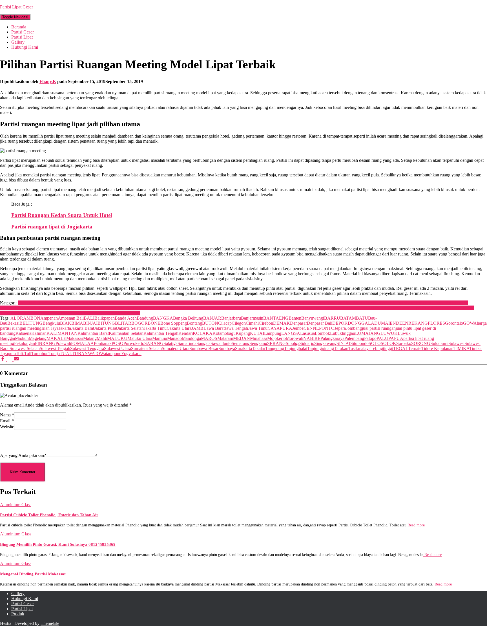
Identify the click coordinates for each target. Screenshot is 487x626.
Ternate (414, 348)
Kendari (185, 333)
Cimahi (252, 323)
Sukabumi (439, 343)
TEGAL (400, 348)
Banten (295, 318)
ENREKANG (415, 323)
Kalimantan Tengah (160, 333)
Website (7, 426)
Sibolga (292, 343)
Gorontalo (454, 323)
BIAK (65, 323)
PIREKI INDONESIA (26, 313)
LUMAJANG (367, 333)
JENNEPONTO (320, 328)
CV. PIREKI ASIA (35, 302)
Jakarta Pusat (105, 328)
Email (7, 420)
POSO (117, 343)
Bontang (194, 323)
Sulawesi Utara (117, 348)
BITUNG (106, 323)
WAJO (94, 353)
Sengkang (258, 343)
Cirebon (266, 323)
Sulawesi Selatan (25, 348)
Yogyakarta (131, 353)
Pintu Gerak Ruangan (217, 308)
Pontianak (103, 343)
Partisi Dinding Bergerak (255, 302)
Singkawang (325, 343)
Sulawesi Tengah (55, 348)
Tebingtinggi (382, 348)
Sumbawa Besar (203, 348)
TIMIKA (461, 348)
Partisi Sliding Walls (148, 308)
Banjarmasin (252, 318)
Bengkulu (51, 323)
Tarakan (341, 348)
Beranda (18, 26)
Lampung (272, 333)
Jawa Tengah (236, 328)
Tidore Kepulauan (437, 348)
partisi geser (409, 302)
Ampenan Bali (71, 318)
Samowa (96, 313)
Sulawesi (456, 343)
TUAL (66, 353)
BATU (362, 318)
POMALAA (82, 343)
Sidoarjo (306, 343)
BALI (89, 318)
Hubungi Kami (24, 47)
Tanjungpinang (320, 348)
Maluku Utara (139, 338)
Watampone (110, 353)
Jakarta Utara (179, 328)
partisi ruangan (57, 308)
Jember (298, 328)
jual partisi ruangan (379, 328)
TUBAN (80, 353)
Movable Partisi (169, 302)
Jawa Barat (215, 328)
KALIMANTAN (62, 333)
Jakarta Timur (156, 328)
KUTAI (257, 333)
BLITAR (123, 323)
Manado (174, 338)
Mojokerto (276, 338)
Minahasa (258, 338)
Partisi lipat (430, 302)
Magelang (38, 338)
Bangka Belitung (188, 318)
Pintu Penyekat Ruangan (335, 308)
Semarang (240, 343)
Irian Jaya (50, 328)
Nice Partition (220, 302)
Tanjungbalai (295, 348)
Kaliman (39, 333)
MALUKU (117, 338)
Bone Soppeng (173, 323)
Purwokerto (133, 343)
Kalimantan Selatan (126, 333)
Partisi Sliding (117, 308)
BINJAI (90, 323)
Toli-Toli (23, 353)
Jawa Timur (258, 328)
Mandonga (191, 338)
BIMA (77, 323)
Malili (102, 338)
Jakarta (65, 328)
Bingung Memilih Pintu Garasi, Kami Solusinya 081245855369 (58, 544)
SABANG (153, 343)
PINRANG (45, 343)
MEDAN (241, 338)
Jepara (340, 328)
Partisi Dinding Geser (296, 302)
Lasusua (307, 333)
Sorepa (134, 313)
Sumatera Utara (175, 348)
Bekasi (13, 323)
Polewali (63, 343)
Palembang (354, 338)
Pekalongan (24, 343)
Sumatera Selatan (146, 348)
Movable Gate (142, 302)
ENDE (396, 323)
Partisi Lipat (22, 37)
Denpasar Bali (319, 323)
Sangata (203, 343)
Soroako (403, 343)
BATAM (348, 318)
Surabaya (226, 348)
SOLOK (388, 343)
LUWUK (389, 333)
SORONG (420, 343)
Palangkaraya (332, 338)
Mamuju (159, 338)
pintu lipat (266, 308)
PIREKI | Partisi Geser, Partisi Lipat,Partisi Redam (402, 308)
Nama (7, 414)
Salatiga (170, 343)
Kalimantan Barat (93, 333)
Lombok (322, 333)
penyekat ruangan (182, 308)
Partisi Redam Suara (26, 308)
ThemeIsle (50, 623)
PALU (382, 338)
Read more (415, 525)
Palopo (370, 338)
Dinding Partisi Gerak (71, 302)
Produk (17, 613)
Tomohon (39, 353)
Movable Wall (195, 302)
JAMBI (198, 328)
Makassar (74, 338)
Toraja (54, 353)
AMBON (31, 318)
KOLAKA (202, 333)
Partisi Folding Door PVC (376, 302)
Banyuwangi (312, 318)
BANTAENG (276, 318)
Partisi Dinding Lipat (334, 302)
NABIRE (311, 338)
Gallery (18, 42)
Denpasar (298, 323)
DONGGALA (361, 323)
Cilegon (239, 323)
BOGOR (139, 323)
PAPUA (395, 338)
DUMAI (382, 323)
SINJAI (343, 343)
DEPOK (340, 323)
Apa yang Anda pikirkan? (23, 455)
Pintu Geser (246, 308)
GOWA (470, 323)
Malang (90, 338)
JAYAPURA (280, 328)
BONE (154, 323)
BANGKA (163, 318)
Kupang (243, 333)
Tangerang (274, 348)
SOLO (375, 343)
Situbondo (359, 343)
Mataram (225, 338)
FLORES (436, 323)
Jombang (354, 328)
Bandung (145, 318)
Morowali (294, 338)
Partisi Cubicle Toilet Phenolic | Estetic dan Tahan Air (49, 515)
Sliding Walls (116, 313)
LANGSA (290, 333)
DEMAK (281, 323)
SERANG (276, 343)
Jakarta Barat (82, 328)
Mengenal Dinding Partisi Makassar (33, 574)
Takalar (258, 348)
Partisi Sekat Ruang (87, 308)
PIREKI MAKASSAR (68, 313)
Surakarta (243, 348)
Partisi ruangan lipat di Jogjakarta (51, 227)
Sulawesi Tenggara (87, 348)
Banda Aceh (126, 318)
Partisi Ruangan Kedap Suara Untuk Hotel (61, 215)
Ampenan (49, 318)
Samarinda (187, 343)
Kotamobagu (224, 333)
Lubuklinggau (342, 333)
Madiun (22, 338)
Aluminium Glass (15, 504)
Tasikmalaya (359, 348)
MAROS (209, 338)
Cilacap (225, 323)
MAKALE (56, 338)
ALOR (16, 318)
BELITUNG (31, 323)
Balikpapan (104, 318)
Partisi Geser (22, 32)
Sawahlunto (221, 343)
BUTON (210, 323)
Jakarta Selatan (130, 328)
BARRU (332, 318)
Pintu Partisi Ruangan (294, 308)
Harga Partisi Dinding (110, 302)
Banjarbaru (231, 318)
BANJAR (212, 318)
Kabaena (23, 333)
